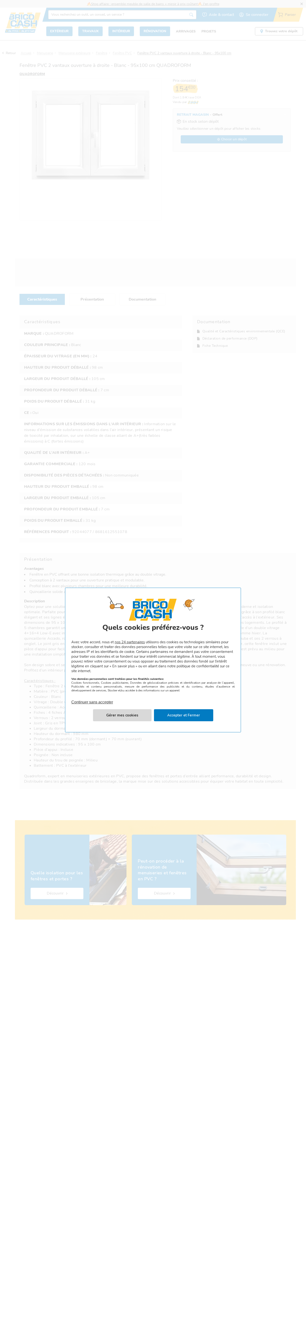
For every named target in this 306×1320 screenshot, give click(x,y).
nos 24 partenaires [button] (130, 642)
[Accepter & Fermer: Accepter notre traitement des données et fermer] (183, 715)
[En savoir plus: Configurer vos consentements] (122, 715)
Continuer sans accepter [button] (92, 699)
